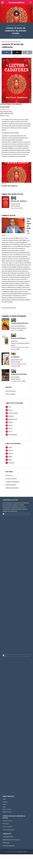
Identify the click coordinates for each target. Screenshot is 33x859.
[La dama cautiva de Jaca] (5, 324)
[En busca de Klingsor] (5, 339)
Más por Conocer (8, 821)
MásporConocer (7, 812)
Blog (4, 807)
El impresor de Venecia (19, 374)
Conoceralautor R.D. (8, 829)
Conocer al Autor (21, 851)
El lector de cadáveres (9, 186)
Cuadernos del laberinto (12, 481)
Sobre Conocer (7, 809)
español (6, 115)
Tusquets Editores (16, 381)
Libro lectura (11, 25)
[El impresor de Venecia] (5, 375)
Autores (5, 801)
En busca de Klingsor (18, 338)
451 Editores (9, 475)
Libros (4, 804)
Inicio (4, 799)
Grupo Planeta (15, 208)
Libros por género (11, 391)
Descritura (6, 823)
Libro (3, 183)
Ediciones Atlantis (11, 485)
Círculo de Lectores (11, 478)
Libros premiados (10, 394)
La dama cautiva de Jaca (19, 323)
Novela (23, 25)
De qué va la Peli (7, 826)
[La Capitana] (5, 359)
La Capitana (15, 357)
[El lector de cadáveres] (5, 202)
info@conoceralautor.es (13, 839)
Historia (18, 25)
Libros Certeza (15, 330)
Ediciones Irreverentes (12, 488)
